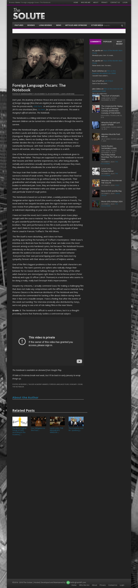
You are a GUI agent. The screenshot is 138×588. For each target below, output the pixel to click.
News (58, 25)
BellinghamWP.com (78, 582)
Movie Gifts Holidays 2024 (111, 201)
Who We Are (85, 2)
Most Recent (119, 42)
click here (37, 106)
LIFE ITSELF (109, 81)
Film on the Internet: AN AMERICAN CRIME (104, 72)
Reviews (31, 25)
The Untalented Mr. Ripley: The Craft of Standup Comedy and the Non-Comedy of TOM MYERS (112, 109)
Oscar (80, 384)
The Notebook (18, 387)
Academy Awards (41, 384)
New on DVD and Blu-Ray (111, 191)
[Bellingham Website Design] (68, 582)
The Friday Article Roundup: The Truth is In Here (111, 156)
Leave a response (67, 94)
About (95, 2)
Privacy (104, 2)
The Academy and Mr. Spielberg (76, 429)
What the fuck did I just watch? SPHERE (110, 123)
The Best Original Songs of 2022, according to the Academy (19, 431)
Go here (41, 109)
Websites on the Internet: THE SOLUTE (111, 181)
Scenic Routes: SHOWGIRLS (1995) (108, 147)
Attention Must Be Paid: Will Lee (110, 135)
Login (125, 2)
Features (19, 25)
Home (17, 2)
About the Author (25, 397)
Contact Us (115, 2)
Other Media (97, 25)
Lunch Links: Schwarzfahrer (107, 170)
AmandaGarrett (27, 94)
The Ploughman (109, 163)
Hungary (73, 384)
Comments (95, 41)
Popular (107, 41)
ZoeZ (117, 185)
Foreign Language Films (59, 384)
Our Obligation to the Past (38, 429)
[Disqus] (48, 474)
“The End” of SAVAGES (110, 96)
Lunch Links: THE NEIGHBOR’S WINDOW (56, 430)
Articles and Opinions (76, 25)
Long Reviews (45, 25)
